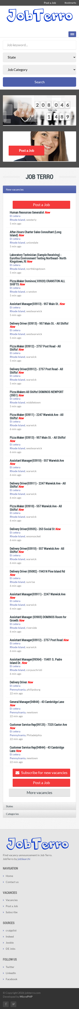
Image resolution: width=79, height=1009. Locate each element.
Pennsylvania (18, 689)
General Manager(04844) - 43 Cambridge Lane (37, 702)
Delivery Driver (18, 682)
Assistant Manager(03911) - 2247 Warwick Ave (37, 594)
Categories (12, 813)
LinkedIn (11, 973)
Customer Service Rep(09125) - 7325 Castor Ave (38, 724)
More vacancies (39, 792)
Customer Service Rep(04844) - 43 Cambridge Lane (37, 749)
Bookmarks (70, 2)
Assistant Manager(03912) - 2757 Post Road (36, 640)
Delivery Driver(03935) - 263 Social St (32, 529)
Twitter (10, 967)
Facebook (11, 979)
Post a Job (50, 2)
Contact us (12, 882)
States (9, 806)
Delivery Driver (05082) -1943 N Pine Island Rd (37, 571)
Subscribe (11, 912)
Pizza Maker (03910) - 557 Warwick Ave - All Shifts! (36, 507)
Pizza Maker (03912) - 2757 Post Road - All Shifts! (35, 348)
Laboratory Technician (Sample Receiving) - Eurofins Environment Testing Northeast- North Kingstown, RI (38, 258)
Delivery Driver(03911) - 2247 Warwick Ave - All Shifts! (38, 485)
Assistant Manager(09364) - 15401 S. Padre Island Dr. (36, 661)
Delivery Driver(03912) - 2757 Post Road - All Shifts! (36, 370)
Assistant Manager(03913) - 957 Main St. (34, 304)
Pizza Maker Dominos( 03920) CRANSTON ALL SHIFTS (37, 282)
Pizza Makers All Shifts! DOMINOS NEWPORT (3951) (36, 393)
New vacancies (15, 189)
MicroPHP (26, 996)
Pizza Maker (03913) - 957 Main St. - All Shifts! (38, 437)
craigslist (11, 930)
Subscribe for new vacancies (43, 772)
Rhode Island (17, 219)
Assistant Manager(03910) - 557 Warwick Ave (37, 460)
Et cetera (15, 216)
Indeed (10, 936)
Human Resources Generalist (27, 212)
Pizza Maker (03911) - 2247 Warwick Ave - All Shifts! (36, 416)
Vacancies (12, 900)
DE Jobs (10, 948)
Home (9, 875)
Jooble (10, 942)
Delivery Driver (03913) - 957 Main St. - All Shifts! (39, 323)
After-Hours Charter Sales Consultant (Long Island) (35, 233)
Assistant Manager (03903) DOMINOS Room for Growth (38, 618)
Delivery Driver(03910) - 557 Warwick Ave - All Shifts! (37, 550)
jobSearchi (24, 859)
